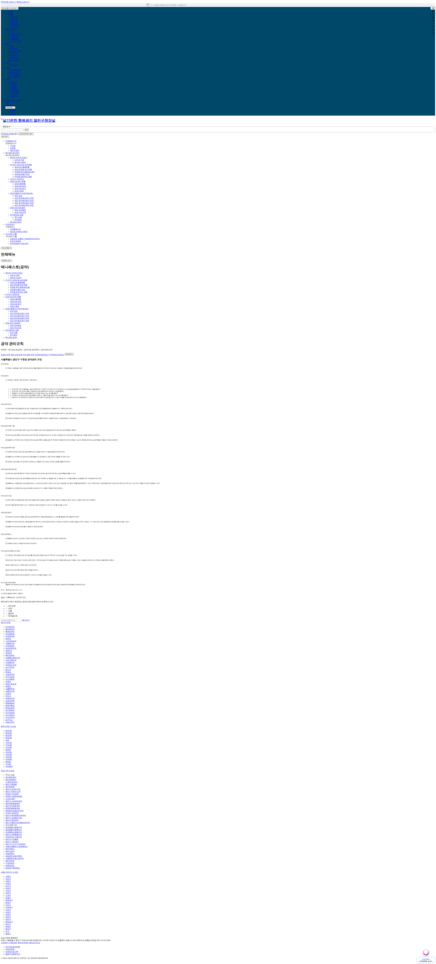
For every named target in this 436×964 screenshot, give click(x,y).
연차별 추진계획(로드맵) (24, 172)
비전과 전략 (19, 160)
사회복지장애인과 (12, 658)
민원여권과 (10, 636)
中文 (12, 112)
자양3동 (8, 757)
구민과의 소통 (15, 41)
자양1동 (8, 752)
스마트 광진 (10, 799)
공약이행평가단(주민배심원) (21, 193)
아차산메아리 (15, 75)
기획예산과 (10, 643)
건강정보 (13, 53)
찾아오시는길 (34, 943)
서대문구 (9, 907)
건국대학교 (10, 863)
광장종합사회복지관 (13, 830)
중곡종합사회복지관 (13, 827)
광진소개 (13, 27)
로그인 (8, 103)
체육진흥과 (10, 706)
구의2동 (8, 745)
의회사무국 (10, 722)
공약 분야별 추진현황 (23, 170)
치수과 (8, 696)
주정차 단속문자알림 (13, 796)
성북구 (8, 915)
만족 (10, 608)
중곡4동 (8, 738)
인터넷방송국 (15, 70)
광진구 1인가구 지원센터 (15, 844)
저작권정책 (10, 949)
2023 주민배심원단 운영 (24, 201)
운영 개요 (18, 196)
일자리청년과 (10, 648)
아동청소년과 (10, 665)
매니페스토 (14, 36)
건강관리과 (10, 717)
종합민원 (13, 17)
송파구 (8, 917)
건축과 (8, 682)
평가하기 (26, 620)
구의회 (8, 79)
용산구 (8, 924)
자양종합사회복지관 (13, 832)
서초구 (8, 910)
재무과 (8, 639)
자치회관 (9, 766)
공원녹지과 (10, 698)
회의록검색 (14, 91)
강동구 (8, 881)
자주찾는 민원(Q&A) (9, 943)
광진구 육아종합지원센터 (15, 815)
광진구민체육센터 (12, 806)
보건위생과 (10, 713)
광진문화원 (10, 787)
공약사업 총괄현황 (22, 167)
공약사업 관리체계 (17, 208)
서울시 (8, 876)
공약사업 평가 (20, 189)
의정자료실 (14, 94)
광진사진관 (14, 72)
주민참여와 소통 (16, 215)
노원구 (8, 895)
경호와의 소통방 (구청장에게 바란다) (25, 239)
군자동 (8, 764)
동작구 (8, 903)
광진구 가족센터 (12, 842)
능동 (7, 740)
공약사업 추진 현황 (17, 181)
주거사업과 (10, 677)
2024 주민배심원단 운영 (24, 203)
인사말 (12, 146)
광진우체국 (10, 861)
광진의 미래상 (20, 162)
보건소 (8, 44)
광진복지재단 (10, 777)
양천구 (8, 919)
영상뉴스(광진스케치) (18, 232)
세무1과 (8, 651)
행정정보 (13, 22)
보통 (10, 611)
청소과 (8, 670)
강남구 (8, 879)
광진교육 (13, 65)
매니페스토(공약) (12, 153)
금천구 (8, 893)
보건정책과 (10, 710)
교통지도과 (10, 691)
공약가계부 (19, 191)
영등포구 (9, 922)
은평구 (8, 927)
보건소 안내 (15, 60)
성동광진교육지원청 (13, 856)
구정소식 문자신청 (12, 100)
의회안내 (13, 82)
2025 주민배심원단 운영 (24, 205)
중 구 (7, 931)
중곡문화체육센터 (12, 808)
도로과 (8, 694)
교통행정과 (10, 689)
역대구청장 (14, 150)
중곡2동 (8, 733)
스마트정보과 (10, 641)
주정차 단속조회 (12, 794)
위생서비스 (14, 55)
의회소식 (13, 87)
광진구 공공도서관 (12, 789)
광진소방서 (10, 851)
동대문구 (9, 900)
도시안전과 (10, 667)
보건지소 (9, 720)
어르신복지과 (10, 660)
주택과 (8, 686)
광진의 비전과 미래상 (18, 158)
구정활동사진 (15, 229)
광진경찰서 (10, 849)
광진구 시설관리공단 (13, 801)
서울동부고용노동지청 (14, 858)
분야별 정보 (15, 24)
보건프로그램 (15, 51)
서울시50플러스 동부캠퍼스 (16, 846)
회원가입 (9, 105)
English (12, 110)
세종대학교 (10, 866)
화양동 (8, 762)
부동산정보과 (10, 684)
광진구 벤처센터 (12, 820)
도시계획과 (10, 679)
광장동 (8, 750)
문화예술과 (10, 703)
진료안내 (13, 48)
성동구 (8, 912)
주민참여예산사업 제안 (19, 244)
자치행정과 (10, 634)
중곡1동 (8, 731)
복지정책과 (10, 655)
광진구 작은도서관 (12, 792)
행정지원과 (10, 632)
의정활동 (13, 89)
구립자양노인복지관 (13, 837)
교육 (7, 63)
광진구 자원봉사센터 (13, 818)
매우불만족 (12, 616)
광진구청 (9, 13)
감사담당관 (10, 627)
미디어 (8, 67)
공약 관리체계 (20, 210)
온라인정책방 (15, 241)
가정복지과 (10, 663)
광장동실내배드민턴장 (14, 811)
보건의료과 (10, 715)
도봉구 (8, 898)
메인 (12, 15)
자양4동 (8, 759)
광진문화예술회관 (12, 804)
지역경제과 (10, 646)
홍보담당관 (10, 629)
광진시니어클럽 (11, 839)
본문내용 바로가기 (8, 2)
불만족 (11, 613)
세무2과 (8, 653)
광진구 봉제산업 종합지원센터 (17, 823)
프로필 (12, 148)
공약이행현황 (20, 184)
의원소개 (13, 84)
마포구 (8, 905)
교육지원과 (10, 701)
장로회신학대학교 (12, 868)
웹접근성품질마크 (12, 954)
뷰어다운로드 (23, 943)
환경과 (8, 672)
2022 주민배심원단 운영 (24, 198)
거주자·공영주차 (12, 813)
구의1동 (8, 743)
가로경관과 (10, 674)
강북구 (8, 884)
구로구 (8, 891)
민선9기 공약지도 (17, 179)
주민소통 (18, 217)
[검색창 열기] (9, 134)
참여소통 (13, 20)
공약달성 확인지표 (22, 174)
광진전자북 (14, 77)
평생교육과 (10, 708)
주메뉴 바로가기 (23, 2)
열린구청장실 (10, 29)
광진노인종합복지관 (13, 835)
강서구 (8, 886)
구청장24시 (14, 39)
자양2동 (8, 755)
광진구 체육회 (11, 784)
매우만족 (12, 606)
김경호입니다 (15, 34)
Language (9, 107)
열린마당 (13, 96)
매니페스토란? (16, 222)
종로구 (8, 929)
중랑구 (8, 934)
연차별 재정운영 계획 (23, 177)
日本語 (12, 114)
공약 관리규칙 (20, 212)
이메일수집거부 (11, 952)
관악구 (8, 888)
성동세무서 (10, 854)
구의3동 (8, 747)
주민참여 (18, 220)
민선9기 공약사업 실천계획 (21, 165)
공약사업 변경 (20, 186)
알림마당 (13, 58)
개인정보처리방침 (12, 947)
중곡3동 (8, 735)
